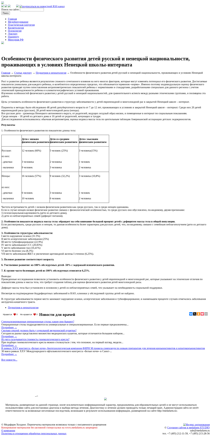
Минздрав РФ (16, 39)
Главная (12, 18)
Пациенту (13, 36)
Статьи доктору (23, 72)
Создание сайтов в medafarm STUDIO (188, 427)
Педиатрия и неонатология (51, 72)
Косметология (16, 27)
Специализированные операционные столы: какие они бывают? (37, 321)
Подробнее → (9, 327)
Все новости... (9, 359)
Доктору (12, 33)
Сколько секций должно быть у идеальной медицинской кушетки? (38, 330)
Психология (14, 30)
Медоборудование (18, 21)
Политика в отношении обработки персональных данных (33, 433)
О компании (8, 430)
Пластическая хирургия (21, 24)
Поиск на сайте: (10, 9)
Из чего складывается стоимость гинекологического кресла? (35, 339)
